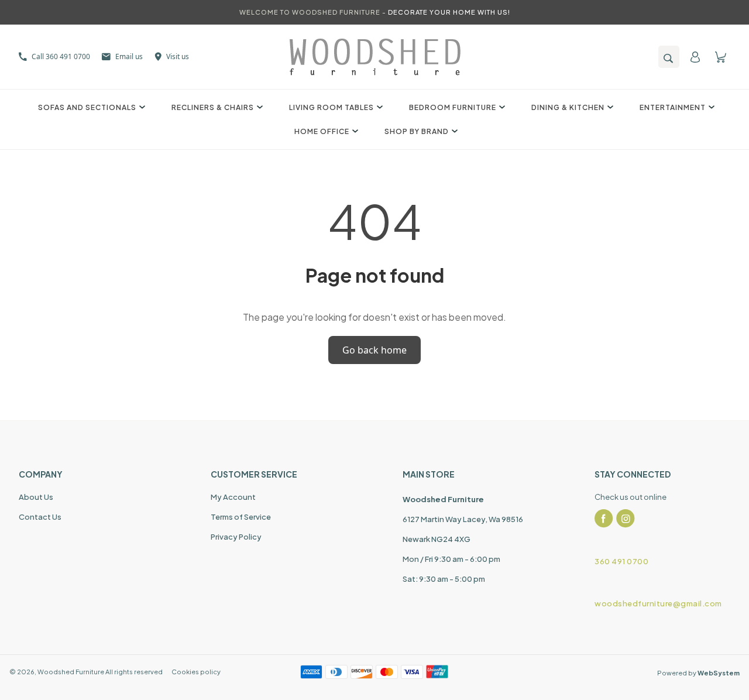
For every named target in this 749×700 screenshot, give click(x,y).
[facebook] (604, 518)
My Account (233, 497)
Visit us (177, 56)
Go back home (374, 350)
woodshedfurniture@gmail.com (658, 603)
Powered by (698, 673)
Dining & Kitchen (567, 107)
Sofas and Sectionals (87, 107)
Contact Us (40, 516)
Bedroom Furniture (452, 107)
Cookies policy (196, 671)
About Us (36, 497)
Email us (129, 56)
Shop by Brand (416, 131)
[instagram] (625, 518)
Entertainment (673, 107)
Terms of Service (241, 516)
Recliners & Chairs (212, 107)
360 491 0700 (621, 561)
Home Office (321, 131)
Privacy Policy (236, 536)
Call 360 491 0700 (61, 56)
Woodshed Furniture (70, 671)
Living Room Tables (331, 107)
